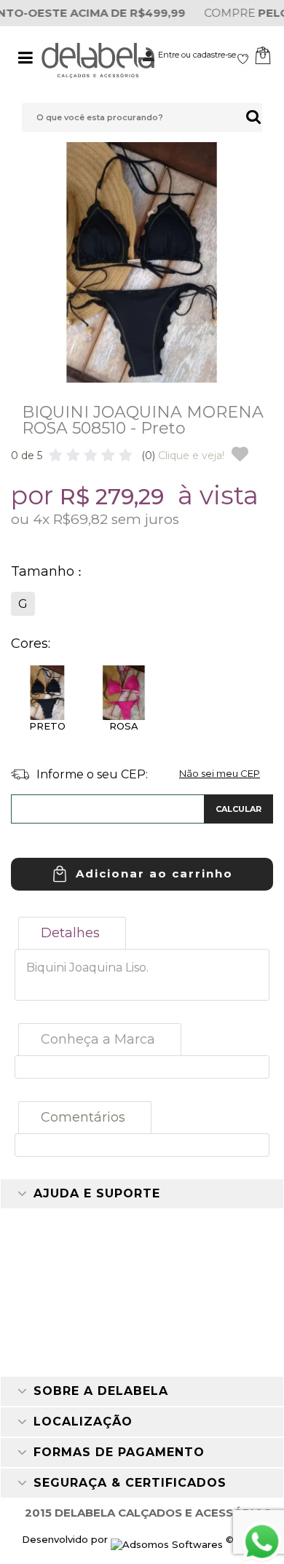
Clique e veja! (182, 455)
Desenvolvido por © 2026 (142, 1539)
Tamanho (44, 571)
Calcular (238, 809)
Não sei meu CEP (219, 773)
